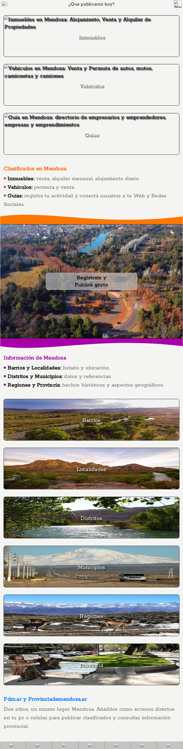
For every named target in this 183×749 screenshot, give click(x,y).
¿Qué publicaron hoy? (91, 4)
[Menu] (177, 4)
